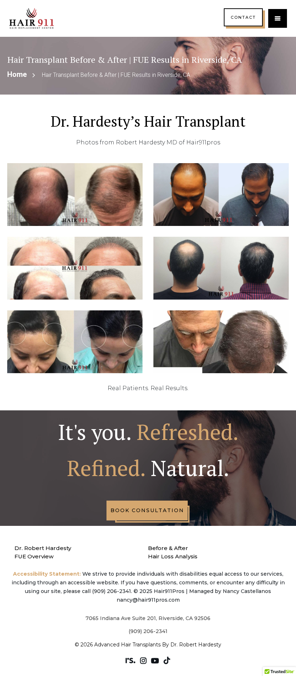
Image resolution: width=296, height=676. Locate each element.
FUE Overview (33, 556)
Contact (243, 17)
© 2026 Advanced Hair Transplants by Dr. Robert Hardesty (148, 644)
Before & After (168, 548)
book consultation (147, 510)
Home (17, 74)
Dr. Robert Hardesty (42, 548)
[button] (277, 18)
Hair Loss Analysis (172, 556)
